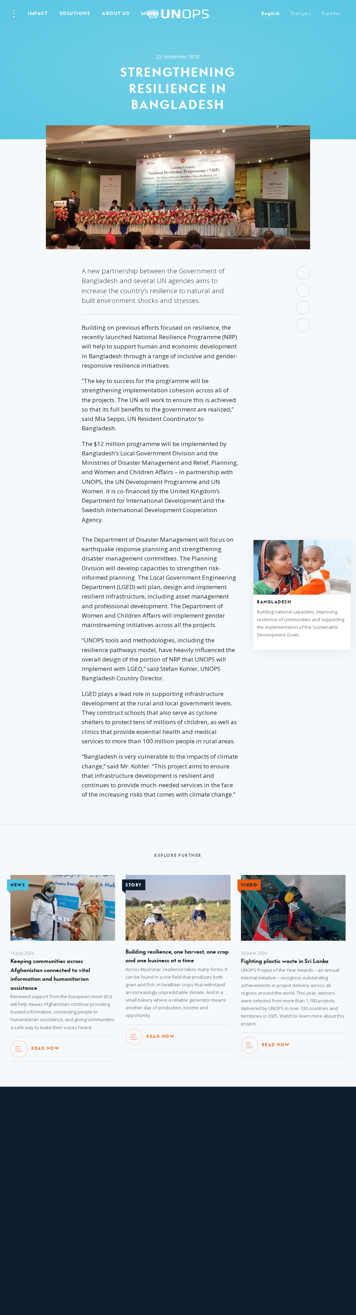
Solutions (74, 13)
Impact (38, 13)
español (331, 13)
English (270, 13)
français (301, 13)
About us (115, 13)
